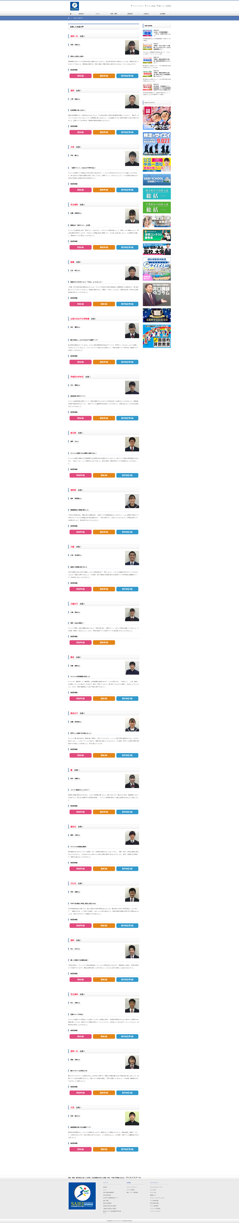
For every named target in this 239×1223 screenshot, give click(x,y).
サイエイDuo (153, 1189)
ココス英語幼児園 (154, 1200)
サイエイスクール (118, 1220)
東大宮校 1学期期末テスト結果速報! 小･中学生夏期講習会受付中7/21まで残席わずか (162, 88)
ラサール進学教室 (154, 1205)
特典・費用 (105, 1200)
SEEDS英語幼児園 (154, 1203)
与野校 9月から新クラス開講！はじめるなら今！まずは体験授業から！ (162, 47)
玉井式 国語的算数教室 (108, 1192)
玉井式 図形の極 (107, 1195)
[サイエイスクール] (74, 2)
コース (104, 1189)
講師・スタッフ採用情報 (165, 6)
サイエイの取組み (151, 6)
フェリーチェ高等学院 (155, 1208)
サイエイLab (153, 1192)
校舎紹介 (105, 1187)
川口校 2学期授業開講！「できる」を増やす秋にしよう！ (162, 33)
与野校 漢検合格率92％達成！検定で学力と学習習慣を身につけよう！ (162, 74)
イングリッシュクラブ (155, 1211)
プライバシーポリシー (138, 6)
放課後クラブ (153, 1195)
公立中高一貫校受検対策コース (110, 1197)
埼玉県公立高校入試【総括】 (110, 1205)
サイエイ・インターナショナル (157, 1197)
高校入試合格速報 (107, 1203)
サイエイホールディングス (156, 1187)
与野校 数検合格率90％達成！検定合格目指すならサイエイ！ (162, 60)
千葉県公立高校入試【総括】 (110, 1208)
